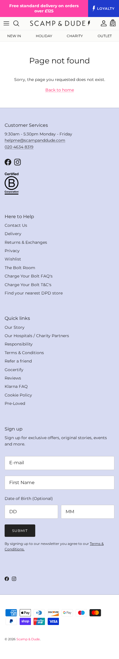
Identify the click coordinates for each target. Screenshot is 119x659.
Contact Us (16, 225)
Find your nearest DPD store (34, 293)
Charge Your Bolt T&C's (28, 284)
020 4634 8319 (19, 147)
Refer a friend (18, 361)
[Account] (100, 23)
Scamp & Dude (28, 639)
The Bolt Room (20, 267)
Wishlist (13, 259)
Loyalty (106, 8)
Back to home (59, 89)
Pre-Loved (15, 403)
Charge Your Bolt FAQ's (29, 276)
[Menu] (6, 23)
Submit (20, 530)
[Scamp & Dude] (60, 23)
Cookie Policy (18, 395)
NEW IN (14, 36)
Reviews (13, 378)
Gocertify (14, 369)
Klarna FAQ (16, 386)
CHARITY (75, 36)
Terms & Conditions (24, 352)
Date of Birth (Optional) (29, 498)
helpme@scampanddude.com (35, 140)
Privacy (12, 250)
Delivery (13, 233)
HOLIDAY (44, 36)
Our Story (15, 327)
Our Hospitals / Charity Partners (37, 335)
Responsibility (19, 344)
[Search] (19, 23)
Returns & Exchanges (26, 242)
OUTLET (105, 36)
